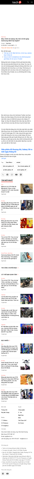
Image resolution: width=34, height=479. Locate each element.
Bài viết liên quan (6, 51)
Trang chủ (4, 410)
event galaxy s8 (21, 170)
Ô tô (2, 184)
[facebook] (7, 174)
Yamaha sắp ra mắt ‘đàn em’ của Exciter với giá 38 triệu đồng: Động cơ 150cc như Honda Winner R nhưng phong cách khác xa (10, 313)
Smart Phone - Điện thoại (6, 253)
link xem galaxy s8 (8, 166)
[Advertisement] (17, 93)
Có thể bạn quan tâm (9, 274)
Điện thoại (3, 36)
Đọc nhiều (5, 340)
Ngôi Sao (21, 415)
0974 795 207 (15, 438)
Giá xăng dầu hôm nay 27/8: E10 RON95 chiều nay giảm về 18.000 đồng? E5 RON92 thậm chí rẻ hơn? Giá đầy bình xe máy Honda (10, 395)
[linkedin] (21, 174)
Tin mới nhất (7, 180)
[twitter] (3, 174)
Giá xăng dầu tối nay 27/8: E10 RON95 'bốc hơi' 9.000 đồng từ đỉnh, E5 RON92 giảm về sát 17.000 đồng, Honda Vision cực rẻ (10, 206)
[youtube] (16, 174)
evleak (18, 162)
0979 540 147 (11, 434)
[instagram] (12, 174)
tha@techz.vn (24, 438)
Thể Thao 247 (22, 420)
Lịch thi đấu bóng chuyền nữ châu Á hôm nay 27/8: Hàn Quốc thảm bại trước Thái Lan (9, 298)
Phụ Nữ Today (5, 412)
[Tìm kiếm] (27, 2)
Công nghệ (21, 410)
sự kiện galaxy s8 (8, 170)
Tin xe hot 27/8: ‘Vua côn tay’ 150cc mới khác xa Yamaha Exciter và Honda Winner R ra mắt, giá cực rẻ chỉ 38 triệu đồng (9, 240)
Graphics (5, 425)
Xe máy (3, 201)
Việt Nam (3, 294)
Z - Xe (20, 412)
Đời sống (3, 219)
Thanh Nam (8, 43)
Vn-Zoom (21, 423)
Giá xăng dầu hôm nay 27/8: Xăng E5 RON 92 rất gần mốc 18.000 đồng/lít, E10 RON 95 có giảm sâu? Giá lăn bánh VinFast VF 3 (9, 350)
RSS (19, 418)
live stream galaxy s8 (24, 166)
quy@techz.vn (8, 436)
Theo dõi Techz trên (7, 48)
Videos (5, 420)
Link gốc (3, 158)
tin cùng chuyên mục (9, 268)
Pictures (5, 423)
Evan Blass (9, 162)
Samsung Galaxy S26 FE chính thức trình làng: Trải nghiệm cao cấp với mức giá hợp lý (10, 256)
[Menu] (32, 2)
